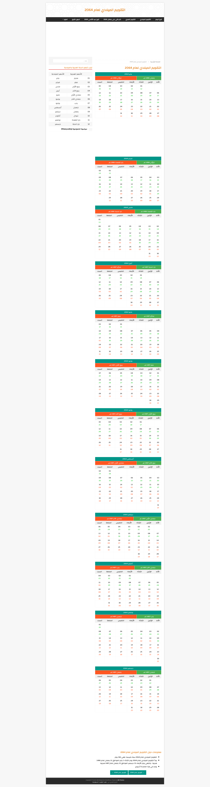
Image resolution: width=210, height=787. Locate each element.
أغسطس (57, 107)
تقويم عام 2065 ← (119, 772)
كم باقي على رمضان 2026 (112, 19)
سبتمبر (58, 111)
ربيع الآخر (76, 90)
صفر (76, 82)
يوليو (58, 103)
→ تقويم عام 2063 (137, 772)
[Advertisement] (128, 41)
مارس (58, 86)
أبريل (58, 90)
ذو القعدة (76, 120)
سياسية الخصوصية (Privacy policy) (74, 129)
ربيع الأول (76, 86)
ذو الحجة (76, 124)
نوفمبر (58, 120)
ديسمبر (58, 124)
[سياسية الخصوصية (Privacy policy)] (90, 129)
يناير (57, 78)
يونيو (58, 99)
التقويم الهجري (131, 19)
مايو (58, 95)
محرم (76, 78)
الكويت (101, 782)
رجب (76, 103)
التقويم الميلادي (145, 19)
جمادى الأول (76, 95)
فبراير (58, 82)
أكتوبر (57, 115)
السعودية (95, 782)
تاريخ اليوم (158, 19)
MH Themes (121, 780)
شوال (76, 115)
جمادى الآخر (76, 99)
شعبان (76, 107)
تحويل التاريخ (76, 19)
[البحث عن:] (70, 61)
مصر (105, 782)
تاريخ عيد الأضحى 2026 (91, 19)
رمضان (76, 111)
